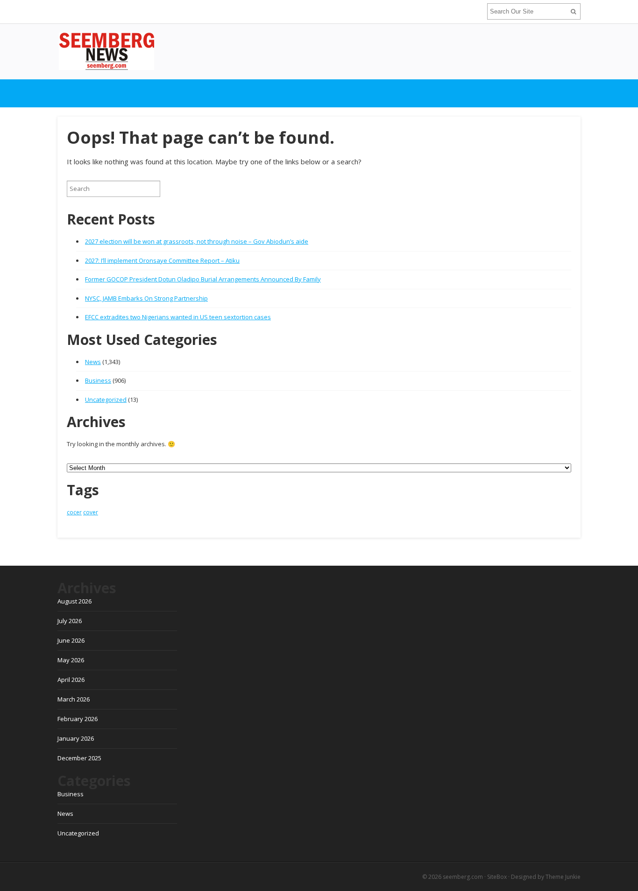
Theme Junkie (563, 877)
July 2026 (69, 621)
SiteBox (497, 877)
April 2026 (71, 679)
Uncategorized (106, 399)
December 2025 (79, 758)
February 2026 (77, 719)
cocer (74, 512)
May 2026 (70, 660)
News (93, 362)
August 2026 (74, 601)
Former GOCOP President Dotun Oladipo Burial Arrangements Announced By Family (203, 279)
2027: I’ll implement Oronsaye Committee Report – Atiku (162, 260)
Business (98, 380)
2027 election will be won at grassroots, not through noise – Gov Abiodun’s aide (196, 241)
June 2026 (71, 640)
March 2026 (73, 699)
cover (90, 512)
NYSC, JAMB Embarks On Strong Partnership (146, 298)
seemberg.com (463, 877)
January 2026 (75, 738)
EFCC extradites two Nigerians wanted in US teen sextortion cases (178, 317)
